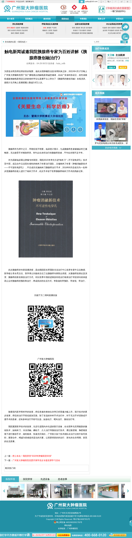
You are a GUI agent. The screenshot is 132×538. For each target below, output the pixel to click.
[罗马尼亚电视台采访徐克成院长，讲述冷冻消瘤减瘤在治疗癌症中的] (111, 141)
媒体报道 (47, 19)
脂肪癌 (113, 28)
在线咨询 (125, 27)
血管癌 (105, 30)
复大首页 (10, 19)
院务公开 (101, 19)
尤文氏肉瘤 (112, 33)
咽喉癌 (44, 30)
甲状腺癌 (111, 30)
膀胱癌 (78, 28)
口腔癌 (50, 30)
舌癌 (47, 33)
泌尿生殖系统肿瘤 (82, 24)
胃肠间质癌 (24, 28)
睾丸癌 (83, 28)
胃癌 (9, 30)
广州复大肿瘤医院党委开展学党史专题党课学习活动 (36, 460)
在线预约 (125, 37)
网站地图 (68, 525)
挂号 (22, 1)
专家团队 (83, 19)
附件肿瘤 (83, 33)
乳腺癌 (104, 28)
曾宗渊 (28, 1)
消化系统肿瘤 (17, 24)
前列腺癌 (89, 28)
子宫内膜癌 (82, 30)
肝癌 (8, 28)
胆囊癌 (17, 33)
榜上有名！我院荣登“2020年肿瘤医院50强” (32, 456)
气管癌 (54, 28)
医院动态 (65, 19)
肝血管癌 (25, 30)
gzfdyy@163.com (91, 1)
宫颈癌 (88, 30)
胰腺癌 (12, 28)
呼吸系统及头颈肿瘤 (50, 24)
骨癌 (109, 28)
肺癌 (44, 28)
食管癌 (13, 30)
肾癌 (73, 28)
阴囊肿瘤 (89, 33)
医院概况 (28, 19)
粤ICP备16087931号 (81, 519)
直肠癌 (22, 33)
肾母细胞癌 (75, 33)
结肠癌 (18, 28)
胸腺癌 (51, 33)
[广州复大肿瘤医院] (26, 8)
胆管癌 (18, 30)
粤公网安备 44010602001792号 (69, 522)
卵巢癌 (75, 30)
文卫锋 (110, 55)
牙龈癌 (55, 30)
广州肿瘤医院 (10, 1)
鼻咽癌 (49, 28)
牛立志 (18, 1)
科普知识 (119, 19)
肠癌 (12, 33)
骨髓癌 (118, 28)
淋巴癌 (118, 33)
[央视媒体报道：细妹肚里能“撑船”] (111, 117)
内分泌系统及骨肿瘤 (114, 24)
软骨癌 (117, 30)
